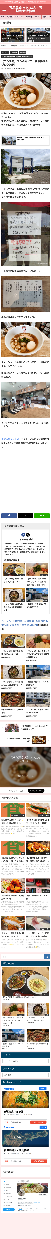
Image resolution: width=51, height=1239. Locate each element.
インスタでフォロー (11, 439)
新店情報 (10, 17)
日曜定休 (14, 52)
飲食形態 (29, 17)
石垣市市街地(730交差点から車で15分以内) (17, 56)
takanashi (25, 539)
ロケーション (19, 17)
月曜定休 (23, 52)
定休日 (45, 17)
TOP (2, 17)
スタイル (37, 17)
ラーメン (5, 52)
